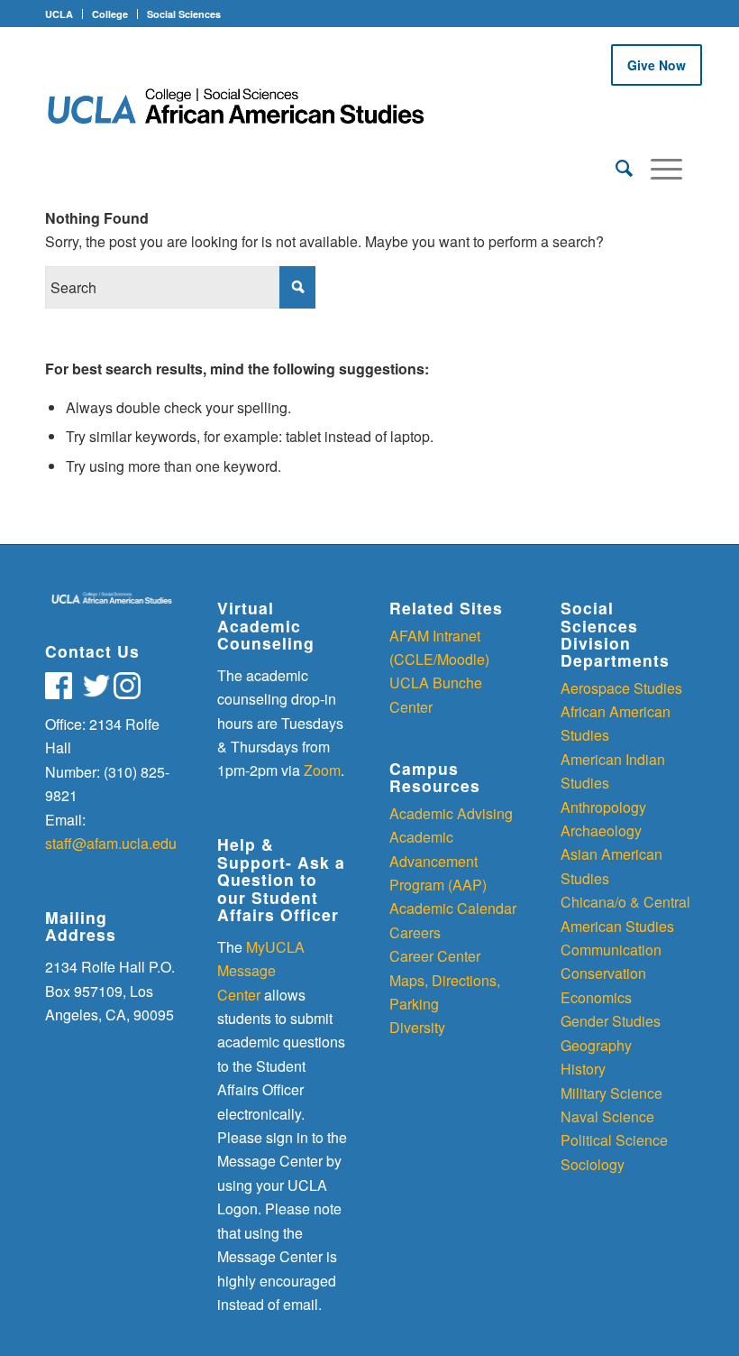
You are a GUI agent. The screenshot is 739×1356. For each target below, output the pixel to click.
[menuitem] (615, 166)
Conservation (603, 973)
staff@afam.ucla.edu (111, 843)
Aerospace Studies (621, 688)
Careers (415, 932)
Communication (611, 949)
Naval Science (607, 1116)
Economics (596, 997)
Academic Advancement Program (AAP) (438, 860)
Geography (596, 1045)
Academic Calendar (452, 908)
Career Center (434, 956)
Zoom (322, 770)
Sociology (593, 1164)
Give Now (656, 65)
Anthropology (603, 807)
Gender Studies (611, 1020)
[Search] (615, 166)
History (583, 1068)
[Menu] (657, 166)
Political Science (614, 1140)
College (110, 14)
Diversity (417, 1027)
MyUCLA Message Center (261, 970)
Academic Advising (451, 813)
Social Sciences (184, 14)
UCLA (59, 14)
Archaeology (601, 830)
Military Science (611, 1093)
